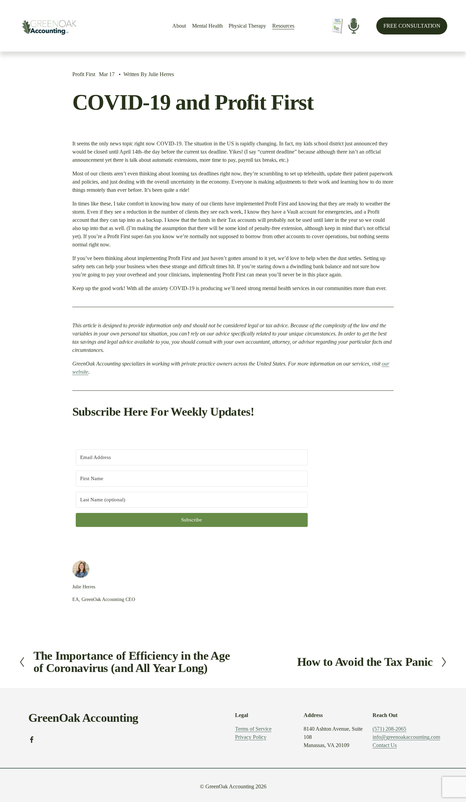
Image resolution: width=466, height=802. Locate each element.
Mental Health (207, 26)
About (179, 26)
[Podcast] (354, 26)
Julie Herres (161, 74)
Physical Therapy (247, 26)
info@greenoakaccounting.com (406, 737)
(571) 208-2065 (389, 729)
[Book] (337, 26)
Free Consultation (411, 26)
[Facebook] (31, 739)
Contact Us (385, 745)
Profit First (83, 74)
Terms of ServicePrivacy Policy (253, 733)
